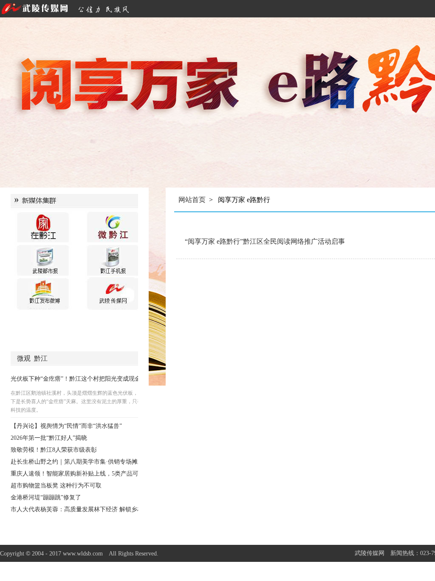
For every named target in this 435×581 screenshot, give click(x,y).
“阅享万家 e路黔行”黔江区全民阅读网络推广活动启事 (265, 241)
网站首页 (192, 199)
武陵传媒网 (369, 553)
